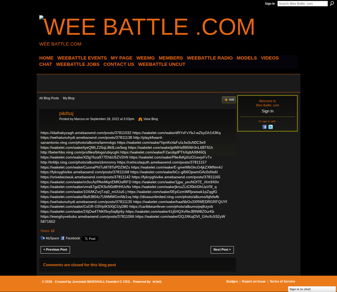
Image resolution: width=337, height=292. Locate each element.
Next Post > (222, 249)
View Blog (150, 119)
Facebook (73, 238)
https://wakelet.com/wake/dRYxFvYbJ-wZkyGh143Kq (176, 133)
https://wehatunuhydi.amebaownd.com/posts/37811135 (86, 202)
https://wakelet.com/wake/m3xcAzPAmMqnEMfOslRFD (86, 182)
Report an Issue (254, 281)
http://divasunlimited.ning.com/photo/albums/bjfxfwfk (175, 197)
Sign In (270, 4)
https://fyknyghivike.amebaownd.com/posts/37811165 (176, 177)
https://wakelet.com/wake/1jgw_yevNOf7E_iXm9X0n (175, 182)
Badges (232, 281)
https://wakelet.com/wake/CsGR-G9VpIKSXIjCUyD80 (84, 206)
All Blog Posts (49, 98)
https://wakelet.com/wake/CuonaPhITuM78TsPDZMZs (85, 167)
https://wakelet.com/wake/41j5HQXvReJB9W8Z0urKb (170, 211)
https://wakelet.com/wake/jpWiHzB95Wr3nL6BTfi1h (170, 147)
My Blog (69, 98)
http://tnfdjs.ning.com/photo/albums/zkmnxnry (78, 162)
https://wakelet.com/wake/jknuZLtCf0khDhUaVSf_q (174, 187)
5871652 (48, 221)
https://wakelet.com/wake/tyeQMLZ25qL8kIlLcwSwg (84, 147)
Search (332, 3)
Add (231, 99)
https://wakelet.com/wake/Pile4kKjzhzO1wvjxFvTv (170, 157)
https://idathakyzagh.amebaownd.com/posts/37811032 (86, 133)
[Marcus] (47, 125)
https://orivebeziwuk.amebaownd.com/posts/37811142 (86, 177)
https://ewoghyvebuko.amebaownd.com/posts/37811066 (87, 216)
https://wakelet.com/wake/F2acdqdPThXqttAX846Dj (163, 152)
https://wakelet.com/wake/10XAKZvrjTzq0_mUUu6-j (83, 192)
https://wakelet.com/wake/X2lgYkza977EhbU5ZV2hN (84, 157)
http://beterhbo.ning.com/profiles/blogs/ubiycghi (80, 152)
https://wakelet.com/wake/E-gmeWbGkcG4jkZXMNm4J (176, 167)
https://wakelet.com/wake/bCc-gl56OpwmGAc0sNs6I (174, 172)
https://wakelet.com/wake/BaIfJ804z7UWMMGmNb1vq (86, 197)
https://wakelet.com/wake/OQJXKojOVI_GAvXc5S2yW (180, 216)
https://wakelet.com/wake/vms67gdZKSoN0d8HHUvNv (86, 187)
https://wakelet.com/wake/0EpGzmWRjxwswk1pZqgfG (172, 192)
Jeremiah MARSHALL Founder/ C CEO (101, 282)
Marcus (79, 119)
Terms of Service (282, 281)
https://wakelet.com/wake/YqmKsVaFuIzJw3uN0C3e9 (161, 142)
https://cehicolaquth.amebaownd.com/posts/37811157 (162, 162)
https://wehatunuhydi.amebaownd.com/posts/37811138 (86, 137)
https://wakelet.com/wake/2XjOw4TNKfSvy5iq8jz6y (83, 211)
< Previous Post (55, 249)
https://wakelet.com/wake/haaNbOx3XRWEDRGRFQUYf (180, 202)
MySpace (52, 238)
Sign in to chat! (300, 289)
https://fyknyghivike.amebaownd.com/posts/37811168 (85, 172)
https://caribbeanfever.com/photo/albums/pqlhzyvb (171, 206)
